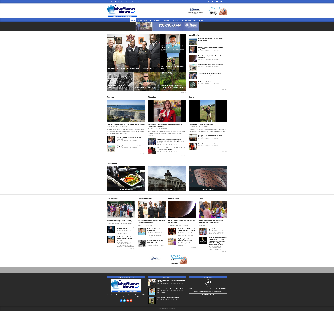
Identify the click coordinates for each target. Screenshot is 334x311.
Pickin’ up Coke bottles (205, 82)
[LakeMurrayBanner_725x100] (167, 22)
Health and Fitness (126, 189)
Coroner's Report (122, 233)
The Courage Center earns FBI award (209, 73)
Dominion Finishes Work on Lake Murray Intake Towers (126, 124)
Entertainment (182, 234)
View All (183, 92)
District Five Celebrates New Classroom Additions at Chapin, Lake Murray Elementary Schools (171, 141)
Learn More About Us (208, 294)
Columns (216, 83)
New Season (185, 235)
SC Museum (185, 225)
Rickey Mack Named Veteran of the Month (170, 289)
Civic (223, 230)
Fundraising (217, 249)
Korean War (150, 247)
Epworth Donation (214, 229)
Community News (158, 224)
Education (164, 128)
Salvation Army (147, 225)
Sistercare (202, 225)
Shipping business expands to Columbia (210, 64)
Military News (162, 234)
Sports (206, 126)
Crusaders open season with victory (209, 144)
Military (155, 245)
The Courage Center (126, 223)
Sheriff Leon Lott (129, 246)
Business (216, 42)
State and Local (167, 189)
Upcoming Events (208, 189)
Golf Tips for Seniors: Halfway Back (201, 124)
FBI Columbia (115, 223)
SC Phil (191, 235)
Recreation (217, 59)
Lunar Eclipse (177, 225)
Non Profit (217, 224)
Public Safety (217, 75)
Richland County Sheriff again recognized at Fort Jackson (124, 238)
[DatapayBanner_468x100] (206, 7)
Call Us (208, 286)
